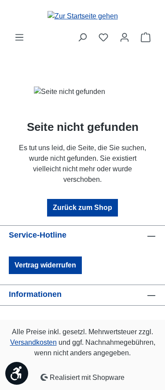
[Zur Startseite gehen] (83, 16)
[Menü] (19, 37)
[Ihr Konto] (124, 37)
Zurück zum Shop (82, 207)
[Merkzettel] (103, 37)
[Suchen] (82, 37)
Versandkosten (33, 342)
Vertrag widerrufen (45, 265)
